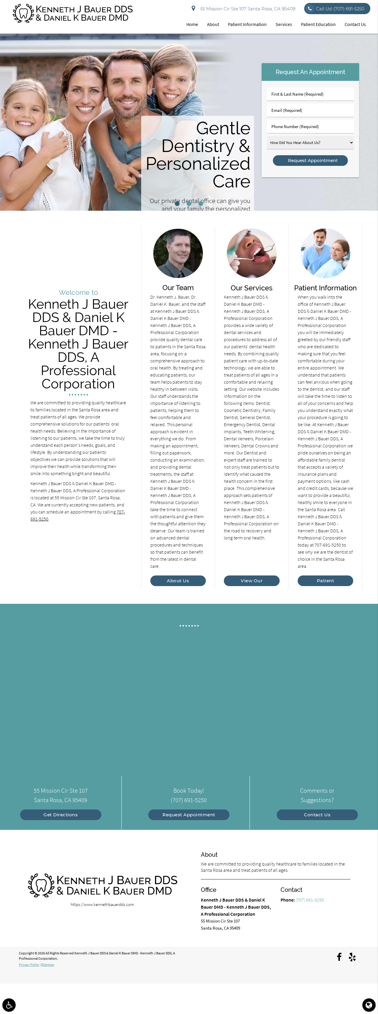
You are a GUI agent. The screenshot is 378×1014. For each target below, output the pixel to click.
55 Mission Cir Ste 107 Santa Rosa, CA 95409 (246, 9)
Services (284, 24)
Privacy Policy (29, 964)
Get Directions (60, 814)
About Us (178, 581)
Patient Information (247, 24)
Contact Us (355, 24)
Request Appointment (188, 814)
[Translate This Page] (369, 1005)
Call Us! (340, 9)
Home (192, 24)
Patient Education (318, 24)
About (213, 24)
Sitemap (48, 964)
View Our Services (251, 580)
